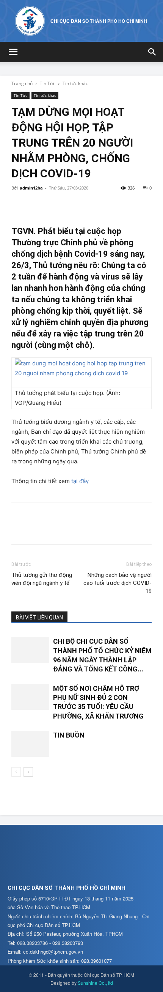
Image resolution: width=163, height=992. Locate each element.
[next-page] (28, 772)
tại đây (80, 481)
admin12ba (31, 188)
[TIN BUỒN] (30, 744)
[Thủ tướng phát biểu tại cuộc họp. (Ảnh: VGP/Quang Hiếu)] (81, 368)
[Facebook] (19, 205)
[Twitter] (36, 205)
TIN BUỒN (69, 735)
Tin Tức (47, 83)
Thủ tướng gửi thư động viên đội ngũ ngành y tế (41, 579)
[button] (13, 52)
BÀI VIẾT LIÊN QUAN (39, 617)
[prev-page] (16, 772)
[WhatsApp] (71, 205)
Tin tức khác (75, 83)
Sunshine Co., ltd (95, 982)
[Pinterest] (53, 205)
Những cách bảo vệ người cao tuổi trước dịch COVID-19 (117, 583)
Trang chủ (22, 83)
